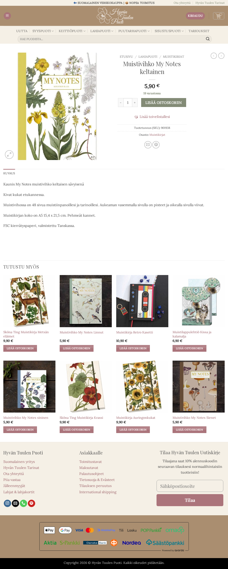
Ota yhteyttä (182, 3)
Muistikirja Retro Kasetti (134, 332)
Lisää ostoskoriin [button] (20, 348)
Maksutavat (88, 467)
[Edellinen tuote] (221, 56)
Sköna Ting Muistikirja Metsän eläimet (26, 334)
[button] (7, 16)
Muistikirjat (173, 57)
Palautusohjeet (91, 473)
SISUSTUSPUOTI (168, 31)
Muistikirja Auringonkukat (135, 418)
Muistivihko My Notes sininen (25, 418)
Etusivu (126, 57)
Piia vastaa (11, 479)
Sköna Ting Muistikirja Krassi (81, 418)
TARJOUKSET (199, 31)
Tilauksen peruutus (95, 485)
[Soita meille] (23, 503)
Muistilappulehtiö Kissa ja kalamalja (192, 334)
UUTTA (21, 31)
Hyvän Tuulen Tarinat (210, 3)
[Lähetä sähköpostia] (15, 503)
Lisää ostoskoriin (163, 102)
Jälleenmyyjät (14, 485)
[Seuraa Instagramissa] (7, 503)
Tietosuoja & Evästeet (97, 479)
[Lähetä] (208, 39)
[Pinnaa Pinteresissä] (156, 144)
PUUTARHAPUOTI (132, 31)
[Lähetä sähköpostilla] (148, 144)
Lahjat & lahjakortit (19, 492)
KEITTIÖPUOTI (70, 31)
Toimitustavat (90, 461)
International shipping (97, 492)
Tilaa (190, 500)
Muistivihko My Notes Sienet (194, 418)
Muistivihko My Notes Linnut (82, 332)
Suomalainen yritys (19, 461)
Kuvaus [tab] (9, 173)
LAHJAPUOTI (100, 31)
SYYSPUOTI (42, 31)
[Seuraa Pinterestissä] (31, 503)
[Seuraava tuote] (214, 56)
